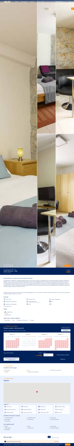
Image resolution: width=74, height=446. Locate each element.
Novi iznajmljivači (24, 1)
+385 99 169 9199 (59, 1)
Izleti (38, 1)
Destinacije (32, 1)
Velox (4, 269)
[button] (68, 1)
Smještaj (16, 1)
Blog (42, 1)
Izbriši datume (66, 330)
